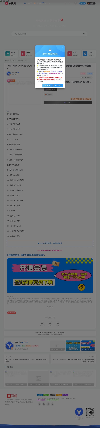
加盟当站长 (58, 85)
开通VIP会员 (47, 85)
